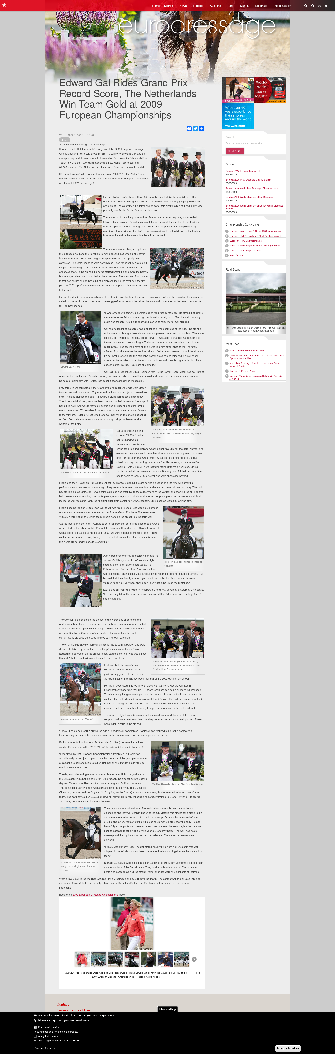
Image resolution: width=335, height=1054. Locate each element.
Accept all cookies (288, 1048)
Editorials (261, 6)
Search (236, 150)
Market (245, 6)
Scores (169, 6)
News (184, 6)
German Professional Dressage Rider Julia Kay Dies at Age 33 (256, 377)
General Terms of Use (73, 1010)
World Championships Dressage (245, 250)
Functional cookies (48, 1027)
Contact (63, 1004)
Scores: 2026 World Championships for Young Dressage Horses (254, 207)
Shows (64, 139)
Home (156, 6)
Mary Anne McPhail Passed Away (247, 350)
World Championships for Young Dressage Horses (255, 245)
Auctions (216, 6)
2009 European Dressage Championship (95, 894)
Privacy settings (167, 1009)
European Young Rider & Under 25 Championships (255, 231)
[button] (230, 303)
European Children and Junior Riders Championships (256, 236)
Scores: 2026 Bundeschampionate (243, 171)
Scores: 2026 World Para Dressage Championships (252, 188)
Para (231, 6)
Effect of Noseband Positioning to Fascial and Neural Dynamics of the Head (256, 357)
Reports (198, 6)
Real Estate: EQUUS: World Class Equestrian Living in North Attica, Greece (256, 329)
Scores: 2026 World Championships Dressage (249, 196)
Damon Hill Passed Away (242, 371)
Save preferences (45, 1048)
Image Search (282, 6)
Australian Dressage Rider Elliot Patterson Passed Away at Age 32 (255, 365)
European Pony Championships (245, 240)
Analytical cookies (48, 1036)
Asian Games (236, 255)
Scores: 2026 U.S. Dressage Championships (249, 179)
